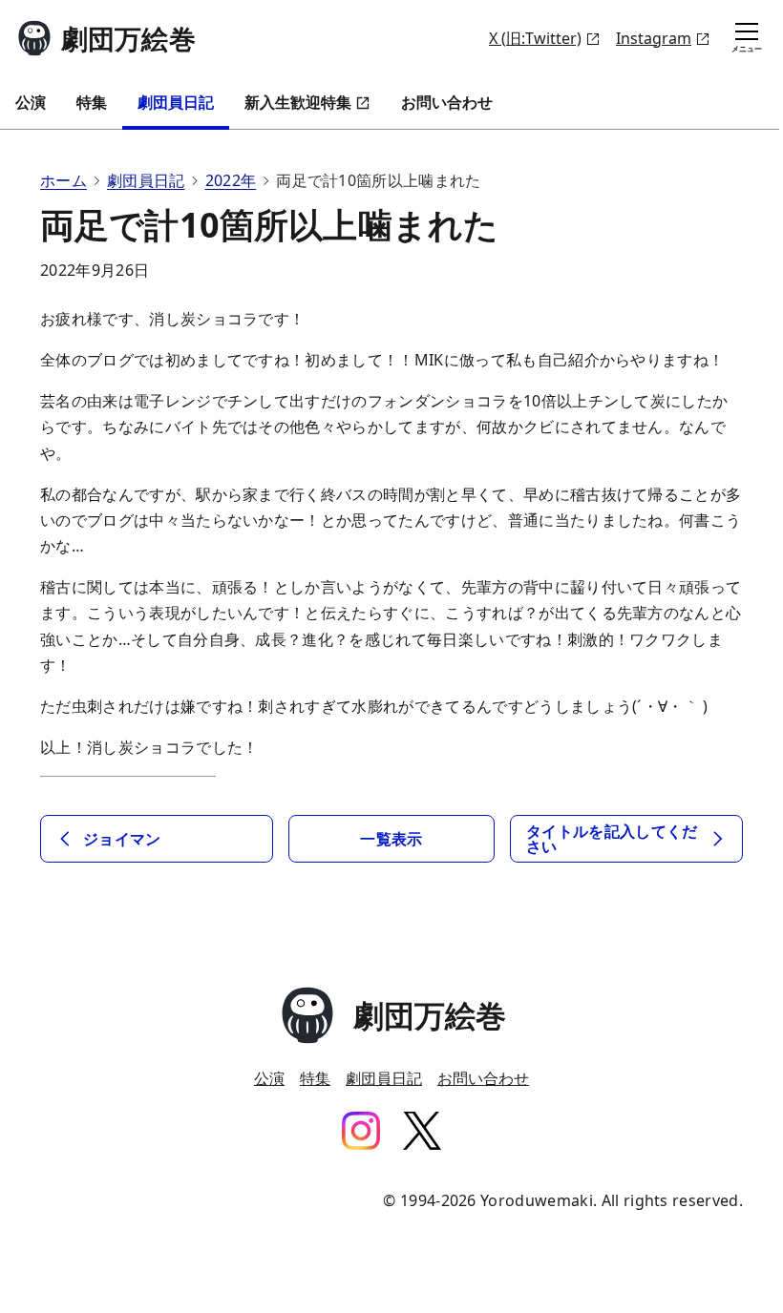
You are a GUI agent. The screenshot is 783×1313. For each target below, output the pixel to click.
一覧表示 (391, 838)
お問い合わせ (447, 102)
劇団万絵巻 (128, 38)
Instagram (653, 39)
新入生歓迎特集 (297, 102)
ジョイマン (122, 838)
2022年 (231, 180)
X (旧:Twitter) (535, 39)
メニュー (746, 48)
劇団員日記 (176, 102)
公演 (30, 102)
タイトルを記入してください (612, 839)
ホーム (63, 180)
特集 (91, 102)
